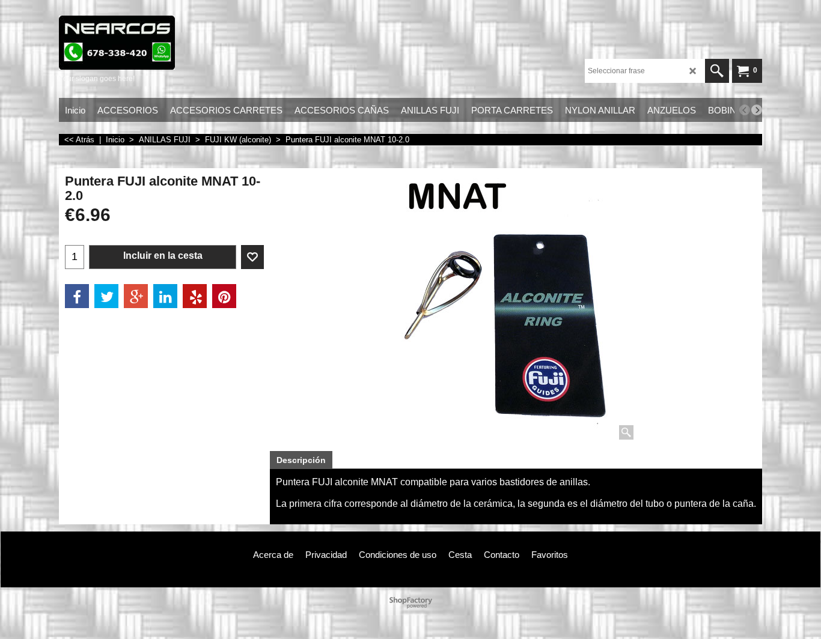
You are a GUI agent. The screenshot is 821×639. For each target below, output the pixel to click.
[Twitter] (106, 296)
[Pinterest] (224, 296)
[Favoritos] (252, 257)
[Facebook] (77, 296)
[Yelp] (195, 296)
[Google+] (136, 296)
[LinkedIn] (165, 296)
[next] (756, 109)
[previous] (744, 109)
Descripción (301, 460)
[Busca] (717, 71)
